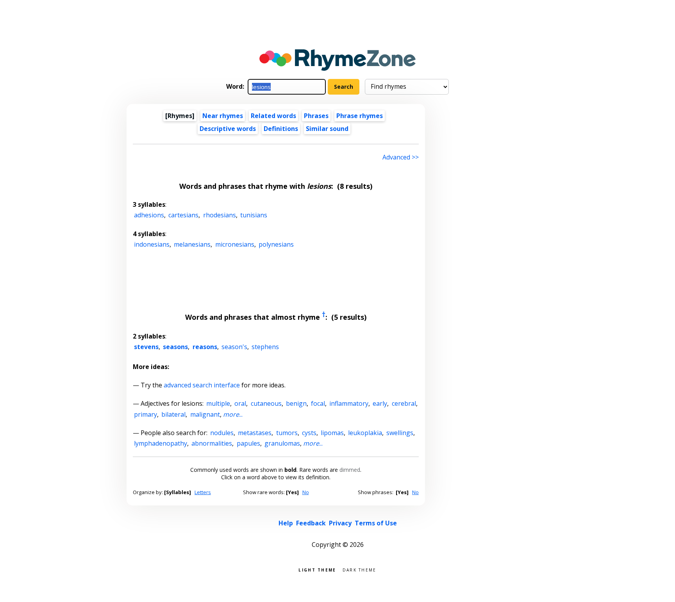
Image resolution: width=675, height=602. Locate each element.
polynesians (276, 244)
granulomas (282, 443)
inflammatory (348, 403)
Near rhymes (222, 115)
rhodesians (219, 215)
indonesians (152, 244)
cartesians (183, 215)
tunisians (253, 215)
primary (145, 414)
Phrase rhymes (359, 115)
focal (318, 403)
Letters (203, 492)
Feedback (311, 523)
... (233, 414)
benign (296, 403)
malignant (205, 414)
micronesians (234, 244)
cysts (309, 432)
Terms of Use (376, 523)
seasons (175, 346)
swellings (399, 432)
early (380, 403)
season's (234, 346)
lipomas (332, 432)
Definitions (281, 128)
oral (240, 403)
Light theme (317, 569)
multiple (218, 403)
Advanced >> (400, 157)
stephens (265, 346)
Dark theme (360, 569)
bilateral (173, 414)
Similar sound (327, 128)
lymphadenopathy (160, 443)
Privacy (340, 523)
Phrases (316, 115)
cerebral (404, 403)
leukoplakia (365, 432)
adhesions (149, 215)
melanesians (192, 244)
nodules (222, 432)
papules (248, 443)
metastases (254, 432)
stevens (146, 346)
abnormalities (211, 443)
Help (286, 523)
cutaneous (266, 403)
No (305, 492)
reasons (205, 346)
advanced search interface (202, 385)
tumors (287, 432)
